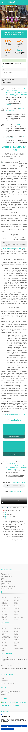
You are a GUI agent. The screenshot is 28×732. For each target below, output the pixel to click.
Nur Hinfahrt (7, 82)
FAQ (3, 578)
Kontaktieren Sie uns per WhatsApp (9, 663)
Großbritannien (6, 606)
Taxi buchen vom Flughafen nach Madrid (14, 248)
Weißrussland (18, 648)
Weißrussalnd (18, 617)
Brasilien (4, 597)
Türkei (16, 612)
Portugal (16, 603)
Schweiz (16, 606)
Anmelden (4, 678)
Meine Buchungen (7, 573)
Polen (15, 602)
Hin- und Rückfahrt (9, 79)
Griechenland (5, 605)
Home (4, 6)
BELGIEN (3, 626)
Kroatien (4, 599)
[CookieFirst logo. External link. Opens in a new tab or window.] (1, 714)
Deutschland (5, 600)
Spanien (16, 608)
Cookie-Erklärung (7, 576)
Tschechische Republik (17, 611)
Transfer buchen (7, 588)
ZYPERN (16, 650)
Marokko (16, 597)
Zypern (16, 619)
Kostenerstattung (7, 581)
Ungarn (16, 614)
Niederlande (17, 599)
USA (15, 616)
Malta (16, 596)
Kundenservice (6, 583)
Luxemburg (4, 619)
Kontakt (4, 579)
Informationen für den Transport (11, 691)
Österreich (17, 600)
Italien (3, 613)
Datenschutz (5, 585)
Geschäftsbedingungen (8, 586)
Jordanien (4, 614)
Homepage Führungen (7, 693)
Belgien (3, 596)
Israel (3, 611)
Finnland (4, 602)
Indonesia (4, 608)
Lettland (4, 617)
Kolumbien (4, 616)
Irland (3, 640)
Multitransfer (7, 81)
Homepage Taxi (6, 694)
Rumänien (16, 605)
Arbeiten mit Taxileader (8, 683)
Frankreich (4, 603)
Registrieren (5, 574)
